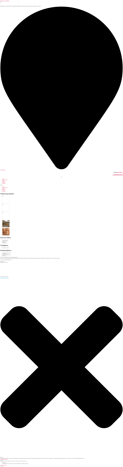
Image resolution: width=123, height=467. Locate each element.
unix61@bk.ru (120, 172)
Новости (3, 181)
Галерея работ (4, 179)
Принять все (5, 459)
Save (1, 465)
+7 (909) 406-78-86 (118, 174)
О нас (3, 178)
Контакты (4, 183)
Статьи (3, 182)
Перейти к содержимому (4, 0)
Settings (1, 459)
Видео (3, 180)
